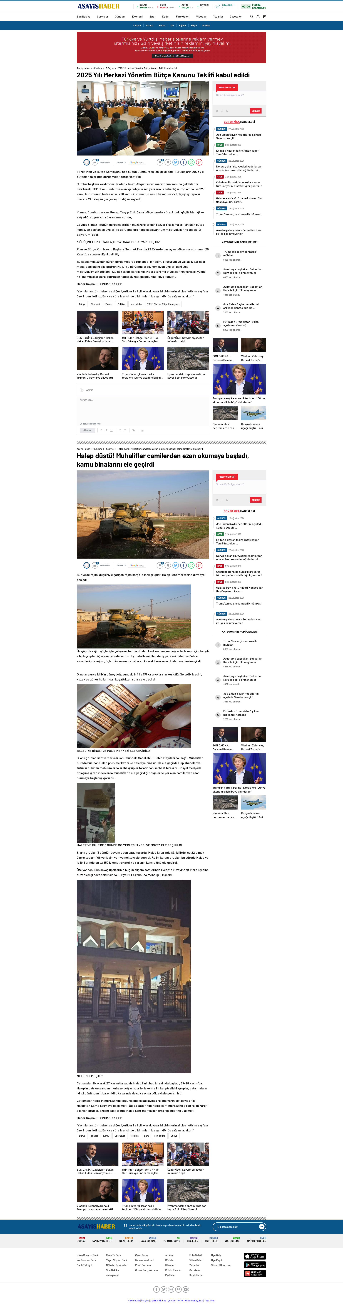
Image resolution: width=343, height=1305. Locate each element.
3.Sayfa (137, 25)
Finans (108, 304)
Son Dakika (83, 16)
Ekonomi (137, 16)
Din (172, 25)
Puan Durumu (171, 1239)
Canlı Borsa (141, 1255)
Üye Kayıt (216, 1260)
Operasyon (120, 1135)
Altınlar (169, 1255)
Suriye (174, 1135)
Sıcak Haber (196, 1275)
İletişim (145, 1300)
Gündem (120, 16)
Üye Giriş (216, 1255)
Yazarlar (218, 16)
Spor (153, 16)
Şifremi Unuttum (220, 1265)
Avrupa (149, 25)
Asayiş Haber (83, 68)
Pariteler (211, 1239)
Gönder (87, 430)
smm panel (112, 1275)
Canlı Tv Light (84, 1265)
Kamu (106, 1135)
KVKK (180, 1300)
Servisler (102, 16)
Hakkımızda (134, 1300)
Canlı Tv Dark (113, 1255)
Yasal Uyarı (209, 1300)
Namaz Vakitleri (102, 1239)
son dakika (136, 304)
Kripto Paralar (256, 1239)
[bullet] (125, 430)
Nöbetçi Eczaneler (117, 1265)
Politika (206, 25)
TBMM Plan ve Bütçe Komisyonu (163, 304)
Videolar (201, 16)
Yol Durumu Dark (86, 1260)
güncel (94, 1135)
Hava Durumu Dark (87, 1255)
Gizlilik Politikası (158, 1300)
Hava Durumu (148, 1239)
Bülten (162, 25)
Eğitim (182, 25)
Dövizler (170, 1260)
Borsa (81, 1239)
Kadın (165, 16)
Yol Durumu (232, 1239)
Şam (146, 1135)
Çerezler (172, 1300)
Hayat (194, 25)
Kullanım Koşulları (194, 1300)
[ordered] (120, 430)
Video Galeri (196, 1260)
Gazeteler (236, 16)
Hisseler (192, 1239)
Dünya (82, 304)
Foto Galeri (183, 16)
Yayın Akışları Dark (116, 1260)
